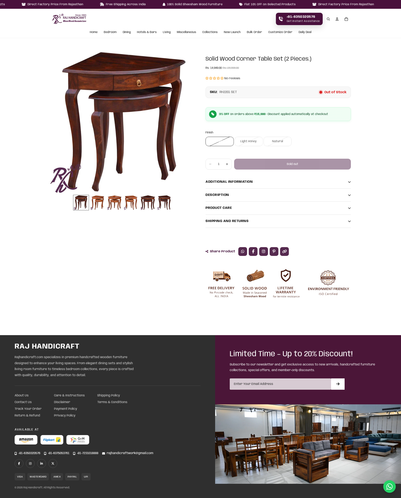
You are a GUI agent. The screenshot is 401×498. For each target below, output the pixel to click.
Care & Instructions (69, 395)
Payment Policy (65, 409)
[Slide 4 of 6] (131, 202)
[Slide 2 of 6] (97, 202)
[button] (214, 78)
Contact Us (23, 402)
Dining (127, 32)
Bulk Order (254, 32)
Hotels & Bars (147, 32)
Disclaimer (62, 402)
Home (94, 32)
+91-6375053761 (58, 453)
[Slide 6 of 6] (164, 202)
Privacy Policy (64, 415)
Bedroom (110, 32)
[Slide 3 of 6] (114, 202)
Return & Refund (27, 415)
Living (167, 32)
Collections (210, 32)
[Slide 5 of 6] (147, 202)
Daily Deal (305, 32)
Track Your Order (28, 409)
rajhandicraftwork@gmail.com (130, 453)
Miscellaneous (186, 32)
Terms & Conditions (112, 402)
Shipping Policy (108, 395)
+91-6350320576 (29, 453)
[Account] (337, 19)
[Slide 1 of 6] (81, 202)
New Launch (232, 32)
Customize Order (280, 32)
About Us (22, 395)
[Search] (328, 19)
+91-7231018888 (87, 453)
